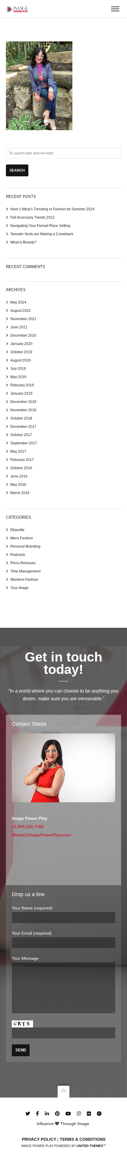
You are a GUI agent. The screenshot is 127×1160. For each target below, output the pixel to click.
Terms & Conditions (82, 1139)
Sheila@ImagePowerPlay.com (41, 835)
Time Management (25, 571)
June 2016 (18, 476)
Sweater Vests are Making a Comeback (41, 234)
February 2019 (22, 385)
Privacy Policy (39, 1139)
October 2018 (21, 418)
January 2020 (21, 344)
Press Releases (23, 563)
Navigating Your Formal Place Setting (40, 226)
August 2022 (20, 311)
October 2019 (21, 352)
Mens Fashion (21, 538)
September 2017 (23, 443)
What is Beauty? (23, 242)
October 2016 (21, 468)
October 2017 (21, 435)
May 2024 (18, 302)
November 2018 (23, 410)
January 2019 (21, 393)
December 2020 (23, 335)
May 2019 (18, 377)
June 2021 (18, 327)
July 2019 (18, 369)
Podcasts (17, 555)
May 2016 (18, 485)
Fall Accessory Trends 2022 (32, 217)
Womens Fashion (24, 579)
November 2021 (23, 319)
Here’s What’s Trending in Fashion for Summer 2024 (52, 209)
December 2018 (23, 402)
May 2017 (18, 451)
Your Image (19, 588)
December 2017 (23, 427)
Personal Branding (25, 546)
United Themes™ (91, 1146)
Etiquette (17, 530)
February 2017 (22, 460)
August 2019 (20, 360)
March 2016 (20, 493)
